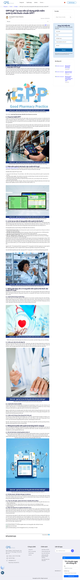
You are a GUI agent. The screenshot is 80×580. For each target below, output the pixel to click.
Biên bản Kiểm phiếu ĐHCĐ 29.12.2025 (67, 66)
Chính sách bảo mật (46, 551)
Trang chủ (21, 2)
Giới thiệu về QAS (45, 549)
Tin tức (41, 2)
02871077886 (11, 558)
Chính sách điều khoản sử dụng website (45, 556)
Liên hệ (35, 2)
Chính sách (44, 546)
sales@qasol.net (12, 560)
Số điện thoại (66, 570)
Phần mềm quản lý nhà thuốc (12, 167)
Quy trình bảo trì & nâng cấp (45, 560)
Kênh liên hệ (57, 570)
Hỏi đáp (16, 6)
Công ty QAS (32, 546)
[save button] (72, 550)
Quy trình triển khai (46, 553)
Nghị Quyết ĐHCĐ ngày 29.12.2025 (68, 72)
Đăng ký (64, 50)
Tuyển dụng (29, 2)
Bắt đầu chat (71, 576)
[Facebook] (60, 570)
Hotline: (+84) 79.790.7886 (14, 556)
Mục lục (8, 21)
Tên (64, 566)
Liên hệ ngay (59, 546)
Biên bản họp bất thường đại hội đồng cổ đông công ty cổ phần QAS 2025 (68, 78)
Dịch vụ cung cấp (32, 551)
